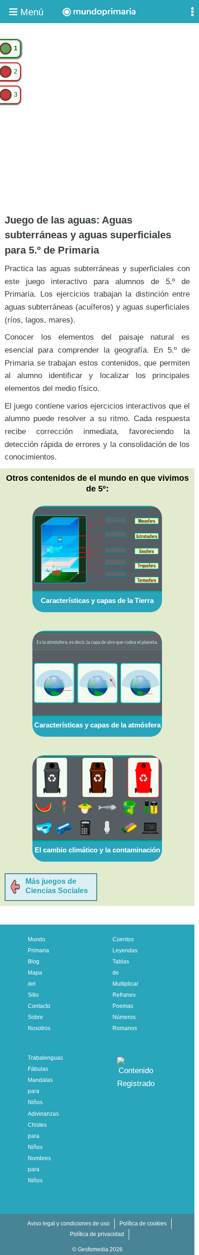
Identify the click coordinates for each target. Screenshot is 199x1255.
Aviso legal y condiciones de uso (68, 1223)
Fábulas (38, 1069)
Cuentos (123, 939)
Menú (31, 12)
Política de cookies (143, 1223)
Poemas (122, 1006)
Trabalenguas (45, 1058)
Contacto (39, 1006)
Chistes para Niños (37, 1136)
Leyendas (124, 950)
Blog (33, 961)
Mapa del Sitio (35, 983)
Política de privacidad (97, 1234)
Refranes (124, 995)
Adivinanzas (43, 1114)
